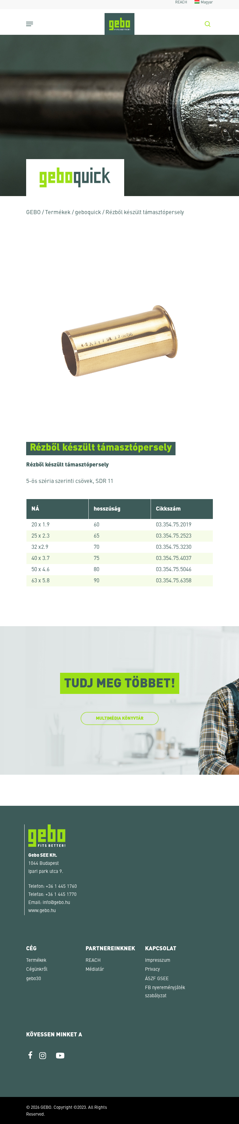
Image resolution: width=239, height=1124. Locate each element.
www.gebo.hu (42, 911)
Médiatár (95, 969)
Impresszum (157, 960)
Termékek (58, 212)
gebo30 (33, 979)
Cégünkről (36, 969)
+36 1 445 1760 (61, 886)
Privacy (152, 969)
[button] (13, 1110)
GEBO (33, 212)
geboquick (88, 212)
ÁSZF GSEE (157, 979)
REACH (93, 960)
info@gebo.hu (56, 903)
